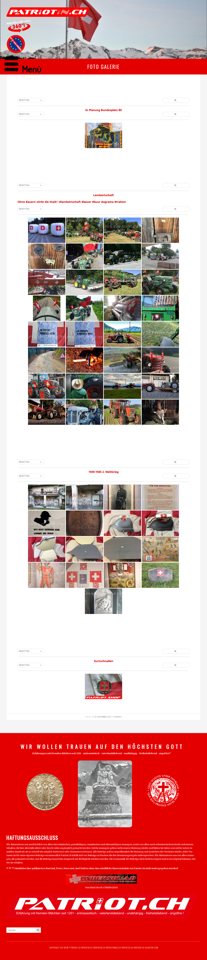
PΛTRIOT (117, 716)
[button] (30, 100)
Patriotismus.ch (113, 947)
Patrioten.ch (99, 947)
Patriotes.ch (127, 947)
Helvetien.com (151, 947)
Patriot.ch (76, 947)
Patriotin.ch (87, 947)
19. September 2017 (103, 716)
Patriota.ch (138, 947)
